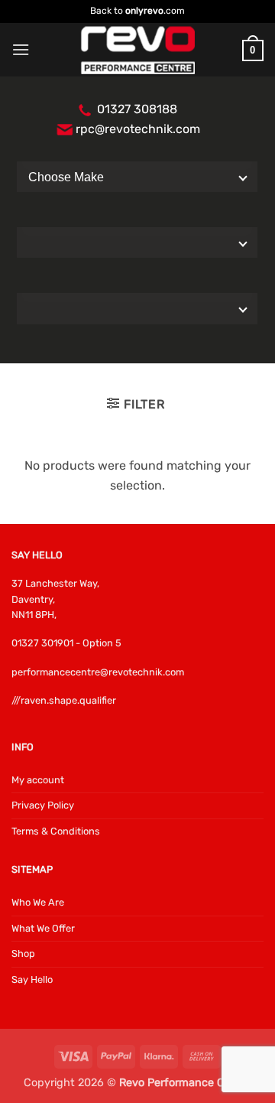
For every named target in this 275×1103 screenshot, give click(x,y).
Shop (23, 953)
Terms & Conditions (55, 831)
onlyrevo (144, 10)
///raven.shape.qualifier (63, 700)
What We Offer (43, 928)
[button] (20, 49)
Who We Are (37, 902)
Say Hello (32, 979)
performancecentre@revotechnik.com (97, 672)
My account (37, 780)
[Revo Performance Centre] (137, 50)
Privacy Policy (42, 805)
